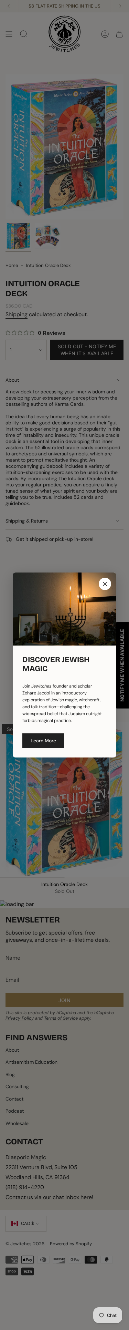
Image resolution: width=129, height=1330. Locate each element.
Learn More (43, 741)
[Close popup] (105, 584)
